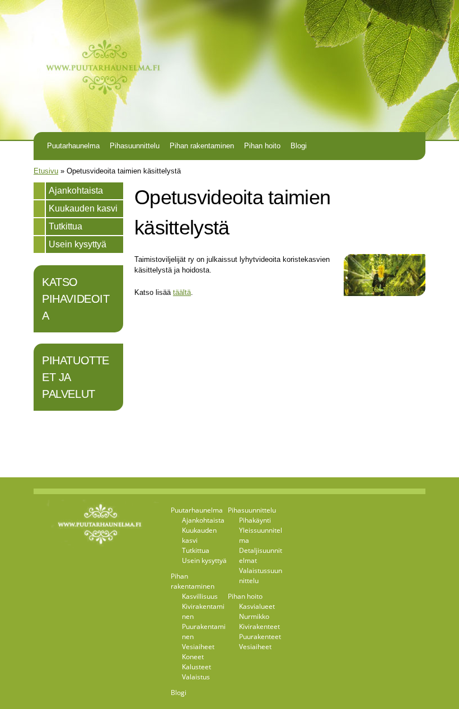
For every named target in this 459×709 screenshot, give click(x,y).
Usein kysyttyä (77, 244)
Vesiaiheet (198, 646)
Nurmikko (254, 616)
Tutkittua (65, 226)
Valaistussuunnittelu (260, 575)
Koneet (193, 656)
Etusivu (46, 171)
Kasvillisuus (200, 596)
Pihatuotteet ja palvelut (75, 377)
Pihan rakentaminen (202, 146)
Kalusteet (196, 667)
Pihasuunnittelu (135, 146)
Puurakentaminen (204, 631)
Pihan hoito (262, 146)
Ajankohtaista (76, 190)
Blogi (299, 146)
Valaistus (196, 677)
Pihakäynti (255, 520)
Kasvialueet (257, 606)
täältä (182, 292)
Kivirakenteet (259, 626)
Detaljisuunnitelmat (260, 555)
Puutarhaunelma (73, 146)
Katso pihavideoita (76, 299)
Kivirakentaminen (203, 611)
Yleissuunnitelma (260, 535)
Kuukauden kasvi (83, 208)
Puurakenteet (260, 636)
